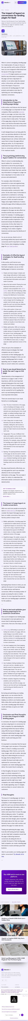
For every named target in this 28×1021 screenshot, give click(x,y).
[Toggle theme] (15, 2)
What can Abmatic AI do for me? (8, 1006)
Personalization (4, 987)
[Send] (22, 1015)
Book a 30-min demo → (14, 889)
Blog (2, 10)
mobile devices (10, 511)
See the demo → (7, 496)
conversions (5, 74)
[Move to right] (23, 996)
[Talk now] (20, 1015)
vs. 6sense (17, 987)
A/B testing (7, 630)
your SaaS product (12, 246)
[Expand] (25, 996)
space (5, 458)
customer (21, 112)
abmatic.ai (16, 1018)
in (2, 980)
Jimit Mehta (4, 34)
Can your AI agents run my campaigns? (9, 1011)
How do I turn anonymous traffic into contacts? (11, 1009)
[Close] (26, 991)
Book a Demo (22, 2)
